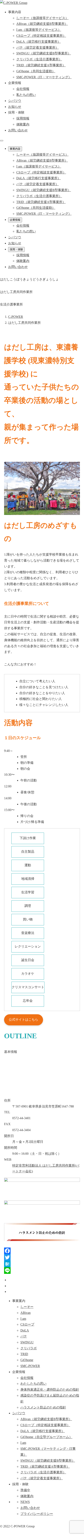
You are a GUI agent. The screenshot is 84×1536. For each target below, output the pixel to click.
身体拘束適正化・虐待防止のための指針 (49, 1389)
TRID (24, 1354)
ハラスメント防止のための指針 (43, 1407)
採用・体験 (16, 249)
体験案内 (22, 124)
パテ (23, 1336)
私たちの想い (26, 95)
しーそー (26, 1307)
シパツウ (18, 1413)
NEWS (25, 1502)
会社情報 (22, 89)
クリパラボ (28, 1348)
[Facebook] (42, 1251)
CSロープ (27, 1324)
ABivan (25, 1312)
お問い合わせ (18, 130)
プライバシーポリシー (36, 1513)
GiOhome (26, 1360)
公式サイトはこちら (23, 1019)
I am (23, 1318)
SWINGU (27, 1342)
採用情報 (22, 118)
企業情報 (15, 219)
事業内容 (15, 148)
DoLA (24, 1330)
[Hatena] (42, 1264)
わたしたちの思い (33, 1383)
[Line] (42, 1270)
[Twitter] (42, 1257)
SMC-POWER (30, 1366)
